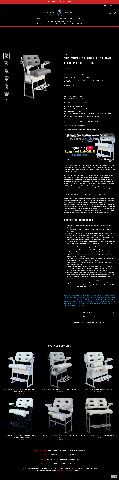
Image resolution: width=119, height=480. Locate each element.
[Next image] (6, 98)
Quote (79, 19)
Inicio (40, 19)
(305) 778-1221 (66, 21)
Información (60, 19)
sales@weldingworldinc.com (46, 24)
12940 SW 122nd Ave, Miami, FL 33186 (70, 24)
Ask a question (90, 317)
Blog (72, 19)
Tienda (48, 19)
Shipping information (90, 312)
